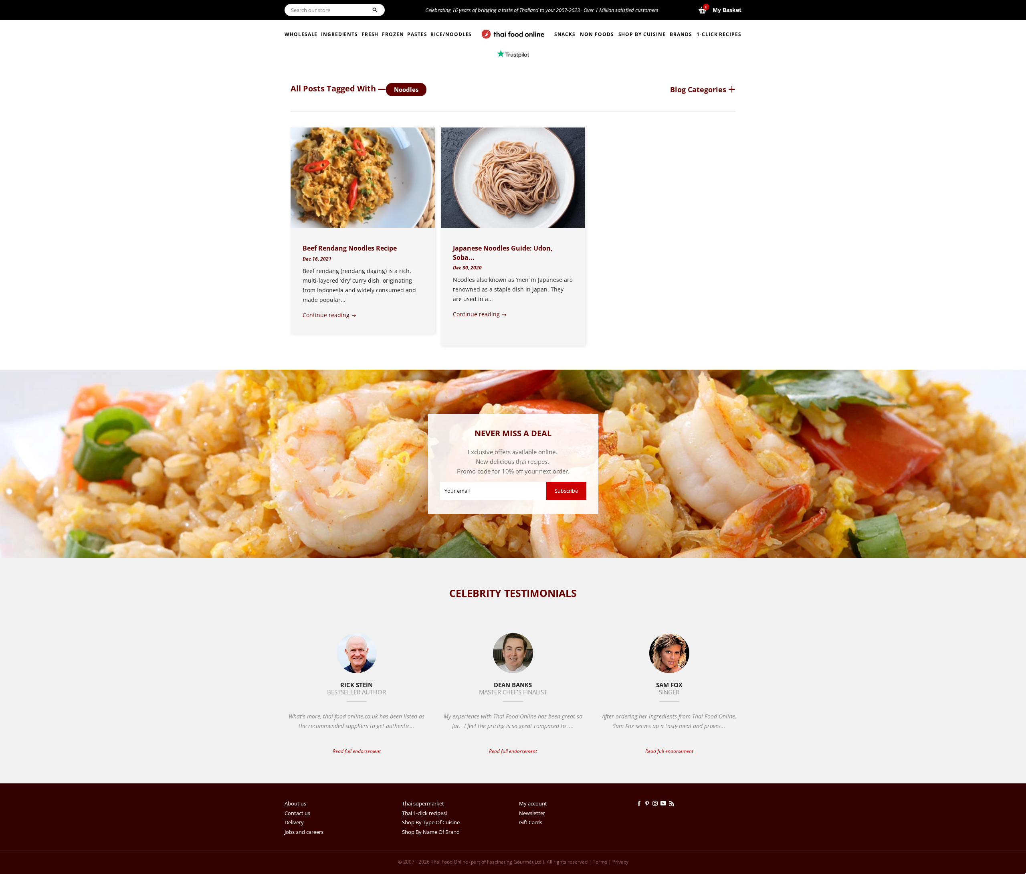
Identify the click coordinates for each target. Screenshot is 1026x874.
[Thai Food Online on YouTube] (664, 803)
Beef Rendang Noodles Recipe (350, 248)
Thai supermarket (423, 803)
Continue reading (327, 315)
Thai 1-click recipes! (424, 813)
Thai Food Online (449, 861)
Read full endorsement (357, 751)
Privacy (620, 861)
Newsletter (532, 813)
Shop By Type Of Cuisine (431, 822)
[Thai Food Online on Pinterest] (648, 803)
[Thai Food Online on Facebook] (640, 803)
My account (533, 803)
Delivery (294, 822)
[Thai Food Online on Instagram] (656, 803)
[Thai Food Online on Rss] (672, 803)
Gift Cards (530, 822)
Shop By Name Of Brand (431, 832)
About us (295, 803)
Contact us (297, 813)
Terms (600, 861)
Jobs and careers (304, 832)
